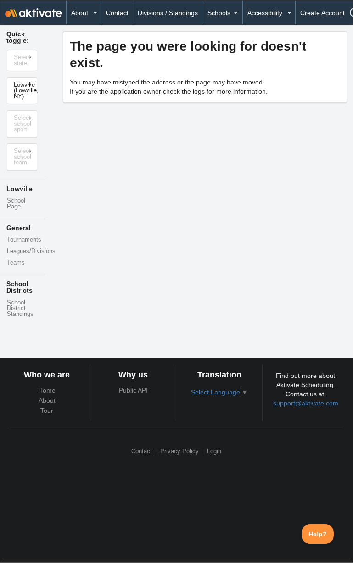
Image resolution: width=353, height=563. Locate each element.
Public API (133, 390)
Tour (46, 410)
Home (47, 390)
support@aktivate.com (305, 403)
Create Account (322, 13)
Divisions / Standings (168, 13)
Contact (117, 13)
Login (214, 452)
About (47, 400)
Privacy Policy (179, 452)
